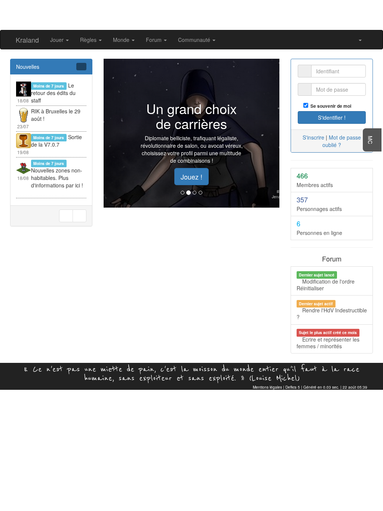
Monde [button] (122, 39)
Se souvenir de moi (329, 106)
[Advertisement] (191, 14)
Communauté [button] (195, 39)
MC (370, 140)
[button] (357, 39)
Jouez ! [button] (191, 176)
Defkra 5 (292, 387)
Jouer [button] (57, 39)
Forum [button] (154, 39)
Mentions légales (267, 387)
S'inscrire (313, 137)
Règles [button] (89, 39)
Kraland (27, 40)
